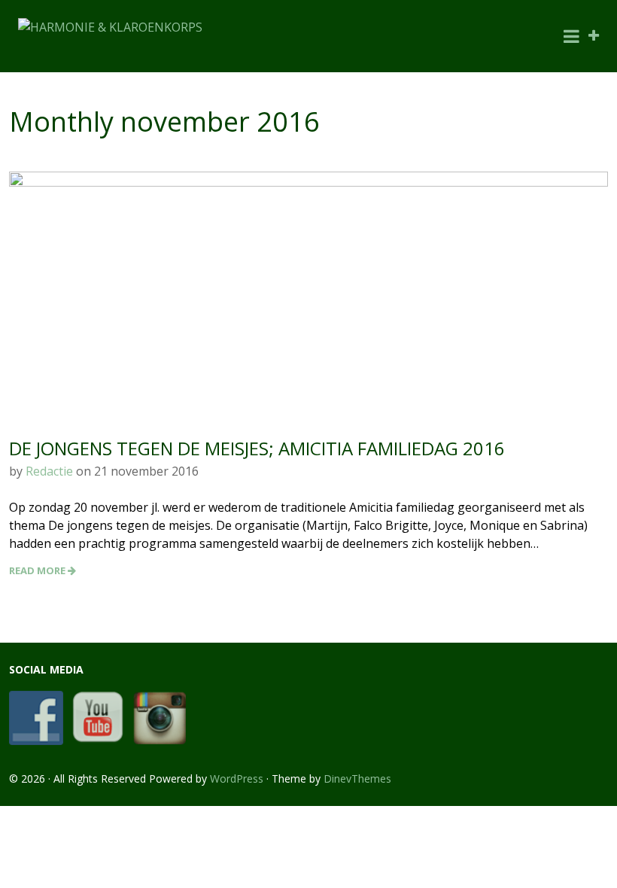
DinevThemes (357, 778)
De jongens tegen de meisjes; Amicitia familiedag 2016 (257, 448)
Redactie (49, 471)
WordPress (236, 778)
